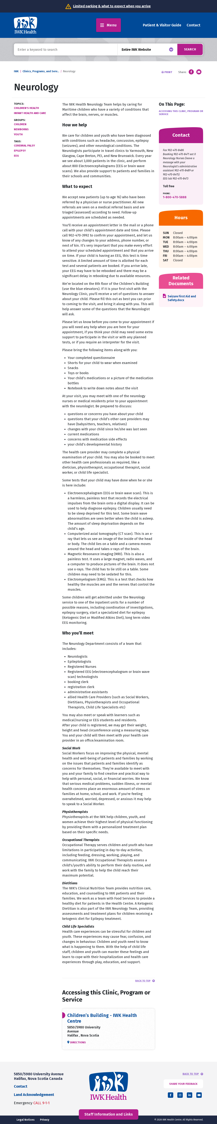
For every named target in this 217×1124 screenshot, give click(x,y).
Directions (78, 1042)
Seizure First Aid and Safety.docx (182, 298)
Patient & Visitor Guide (162, 25)
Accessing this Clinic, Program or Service (181, 113)
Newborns (21, 129)
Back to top (143, 981)
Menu (112, 25)
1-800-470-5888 (174, 197)
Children (20, 124)
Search (190, 49)
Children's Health (26, 108)
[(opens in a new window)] (191, 71)
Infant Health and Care (30, 113)
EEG (16, 155)
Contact (193, 25)
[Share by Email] (198, 71)
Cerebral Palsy (24, 145)
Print (168, 72)
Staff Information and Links (108, 1114)
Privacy (44, 1119)
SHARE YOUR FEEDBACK (183, 1083)
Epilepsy (20, 150)
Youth (18, 134)
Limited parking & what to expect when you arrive (112, 6)
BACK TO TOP (191, 1074)
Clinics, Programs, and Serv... (41, 71)
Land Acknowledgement (34, 1094)
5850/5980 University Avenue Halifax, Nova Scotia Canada (39, 1076)
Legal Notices (26, 1119)
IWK (16, 71)
